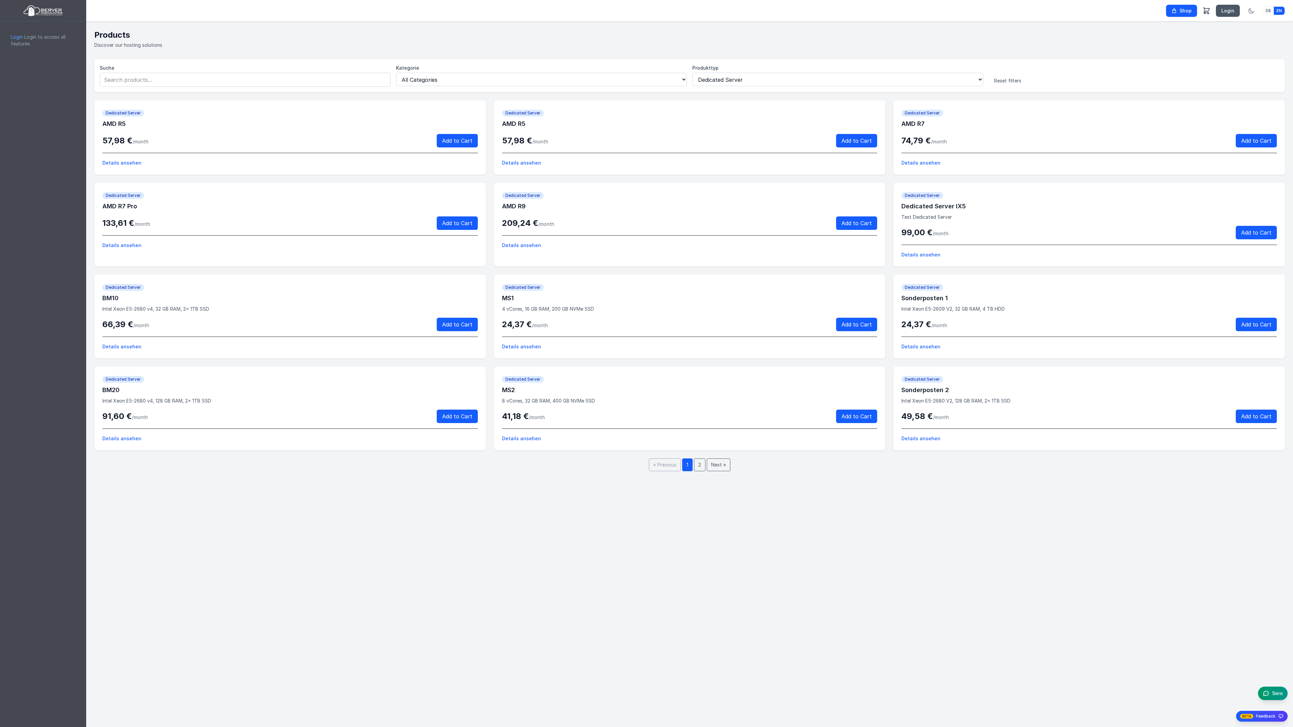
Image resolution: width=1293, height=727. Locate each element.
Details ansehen (121, 163)
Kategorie (407, 68)
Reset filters (1007, 80)
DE (1268, 10)
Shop (1186, 10)
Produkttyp (705, 68)
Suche (107, 68)
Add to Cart (457, 140)
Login (17, 37)
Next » (718, 465)
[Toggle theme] (1251, 11)
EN (1279, 10)
